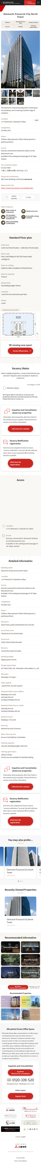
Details (20, 26)
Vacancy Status (33, 22)
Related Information (33, 26)
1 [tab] (18, 881)
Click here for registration (15, 463)
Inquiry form (20, 1096)
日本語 (17, 1137)
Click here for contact (20, 428)
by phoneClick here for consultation (20, 1072)
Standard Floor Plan (20, 22)
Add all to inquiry (13, 388)
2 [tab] (20, 881)
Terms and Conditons (20, 1161)
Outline (7, 22)
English (23, 1137)
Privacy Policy (21, 1158)
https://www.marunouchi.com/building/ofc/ (17, 188)
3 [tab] (22, 881)
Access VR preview (20, 351)
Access (7, 26)
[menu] (38, 2)
